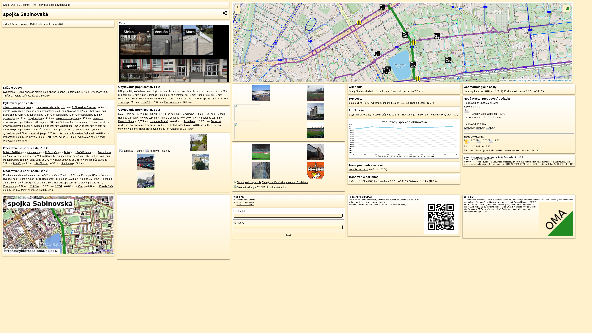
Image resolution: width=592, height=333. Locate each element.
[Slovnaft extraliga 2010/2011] (259, 187)
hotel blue (189, 121)
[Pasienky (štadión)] (315, 101)
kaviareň (67, 163)
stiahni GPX (469, 162)
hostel (180, 98)
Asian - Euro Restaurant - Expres (46, 179)
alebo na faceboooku (245, 202)
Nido (82, 179)
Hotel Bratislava (189, 91)
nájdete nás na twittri (245, 200)
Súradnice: (468, 159)
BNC (207, 114)
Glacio (84, 182)
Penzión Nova (126, 121)
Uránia (208, 91)
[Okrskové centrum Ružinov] (315, 160)
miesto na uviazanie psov (17, 107)
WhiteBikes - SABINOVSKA (46, 137)
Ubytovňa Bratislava (163, 91)
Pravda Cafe (106, 186)
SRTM (480, 209)
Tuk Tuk (34, 186)
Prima (200, 98)
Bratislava (383, 181)
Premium (186, 114)
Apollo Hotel (203, 95)
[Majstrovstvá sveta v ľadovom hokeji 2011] (145, 188)
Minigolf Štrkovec (94, 159)
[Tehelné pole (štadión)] (315, 138)
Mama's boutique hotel (173, 117)
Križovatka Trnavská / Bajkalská (77, 133)
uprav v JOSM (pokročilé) (502, 157)
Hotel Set (212, 125)
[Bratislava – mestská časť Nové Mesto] (315, 178)
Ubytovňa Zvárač (159, 121)
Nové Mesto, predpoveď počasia (487, 98)
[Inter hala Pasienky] (200, 170)
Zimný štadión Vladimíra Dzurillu (366, 91)
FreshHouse (104, 152)
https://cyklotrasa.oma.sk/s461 (559, 80)
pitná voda (33, 152)
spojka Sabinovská (59, 5)
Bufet (67, 152)
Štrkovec (414, 181)
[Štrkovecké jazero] (198, 151)
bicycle (43, 5)
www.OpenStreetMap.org (500, 200)
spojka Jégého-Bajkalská (63, 92)
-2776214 (519, 157)
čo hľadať (238, 222)
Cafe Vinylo (60, 175)
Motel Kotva (124, 114)
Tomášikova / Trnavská (46, 129)
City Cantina (91, 156)
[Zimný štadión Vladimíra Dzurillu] (145, 170)
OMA (13, 5)
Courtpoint (8, 186)
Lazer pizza (58, 182)
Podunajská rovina (514, 91)
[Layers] (566, 8)
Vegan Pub (20, 156)
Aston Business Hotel (151, 95)
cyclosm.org (536, 80)
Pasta (84, 175)
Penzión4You (171, 102)
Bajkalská (8, 114)
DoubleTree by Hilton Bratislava (173, 125)
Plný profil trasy (449, 114)
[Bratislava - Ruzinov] (131, 151)
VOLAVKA (43, 156)
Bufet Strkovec (63, 159)
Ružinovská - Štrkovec (84, 107)
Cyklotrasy (24, 5)
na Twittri (415, 200)
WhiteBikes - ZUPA (70, 126)
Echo (121, 117)
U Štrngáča (51, 152)
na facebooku (370, 200)
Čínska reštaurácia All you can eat (21, 175)
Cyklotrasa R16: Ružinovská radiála (22, 92)
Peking (105, 179)
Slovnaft (71, 111)
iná (34, 5)
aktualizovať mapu (481, 157)
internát (180, 95)
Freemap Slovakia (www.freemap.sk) (492, 202)
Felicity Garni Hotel (153, 98)
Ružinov (353, 181)
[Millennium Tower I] (260, 178)
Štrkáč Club (41, 163)
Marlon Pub (9, 159)
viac (537, 150)
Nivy (142, 117)
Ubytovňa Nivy (137, 91)
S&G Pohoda (83, 152)
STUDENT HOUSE (156, 114)
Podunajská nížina (474, 91)
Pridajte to (506, 209)
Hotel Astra (124, 98)
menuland (66, 156)
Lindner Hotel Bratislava (143, 128)
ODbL (547, 200)
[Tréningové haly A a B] (270, 182)
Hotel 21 (145, 102)
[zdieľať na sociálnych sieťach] (225, 13)
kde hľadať (239, 211)
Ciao (80, 186)
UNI (120, 91)
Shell (91, 111)
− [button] (238, 12)
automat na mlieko (28, 190)
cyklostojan (48, 111)
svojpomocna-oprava (67, 118)
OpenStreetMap (520, 80)
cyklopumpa (33, 114)
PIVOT (58, 186)
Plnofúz (17, 163)
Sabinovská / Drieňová (72, 122)
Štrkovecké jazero (400, 91)
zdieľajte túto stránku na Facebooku (394, 200)
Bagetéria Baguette (25, 182)
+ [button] (238, 7)
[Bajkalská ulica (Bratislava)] (315, 120)
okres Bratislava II (358, 169)
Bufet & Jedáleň (12, 152)
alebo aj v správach (245, 204)
